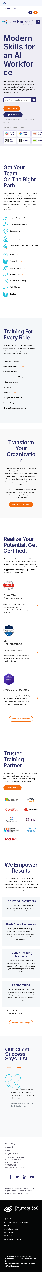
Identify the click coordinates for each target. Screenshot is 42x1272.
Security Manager (9, 403)
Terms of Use (23, 1193)
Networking (14, 261)
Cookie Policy (10, 1193)
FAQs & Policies (11, 1154)
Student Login (11, 1144)
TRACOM (9, 1236)
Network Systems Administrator (14, 408)
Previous (7, 1068)
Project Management (17, 218)
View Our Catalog (12, 788)
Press (7, 1150)
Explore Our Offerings (21, 1023)
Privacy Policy (25, 1191)
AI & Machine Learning (18, 281)
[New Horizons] (17, 21)
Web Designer (8, 387)
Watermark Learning (13, 1239)
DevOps (13, 294)
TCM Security (11, 1232)
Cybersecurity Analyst (11, 361)
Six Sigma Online (12, 1229)
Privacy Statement (12, 1264)
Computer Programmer (11, 366)
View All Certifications (21, 719)
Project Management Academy (17, 1222)
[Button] (38, 22)
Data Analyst (7, 392)
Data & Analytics (16, 268)
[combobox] (17, 99)
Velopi (8, 1226)
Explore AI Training (12, 115)
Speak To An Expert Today (21, 504)
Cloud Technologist (10, 372)
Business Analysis (16, 239)
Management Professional (12, 398)
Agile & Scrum (15, 287)
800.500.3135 (11, 8)
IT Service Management (18, 224)
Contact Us (9, 1147)
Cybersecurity (15, 231)
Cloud (12, 254)
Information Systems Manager (14, 377)
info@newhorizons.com (14, 1168)
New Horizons (11, 1219)
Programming (15, 274)
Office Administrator (10, 382)
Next (20, 1067)
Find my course (11, 108)
